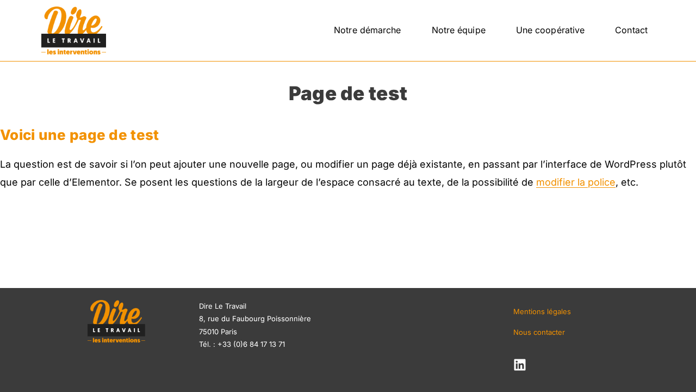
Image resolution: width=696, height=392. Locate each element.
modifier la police (576, 182)
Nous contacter (539, 332)
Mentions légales (542, 311)
